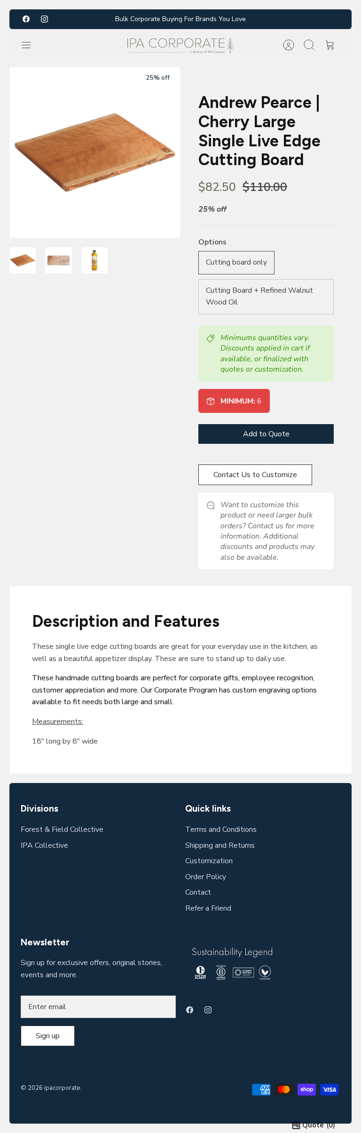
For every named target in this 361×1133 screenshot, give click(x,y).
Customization (209, 861)
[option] (94, 152)
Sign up (48, 1036)
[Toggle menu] (31, 45)
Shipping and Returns (220, 845)
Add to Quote (266, 434)
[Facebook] (26, 19)
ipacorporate (62, 1088)
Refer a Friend (208, 908)
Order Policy (205, 877)
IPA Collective (44, 845)
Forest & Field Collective (62, 829)
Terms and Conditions (221, 829)
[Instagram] (44, 19)
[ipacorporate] (180, 45)
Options (212, 242)
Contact (198, 892)
